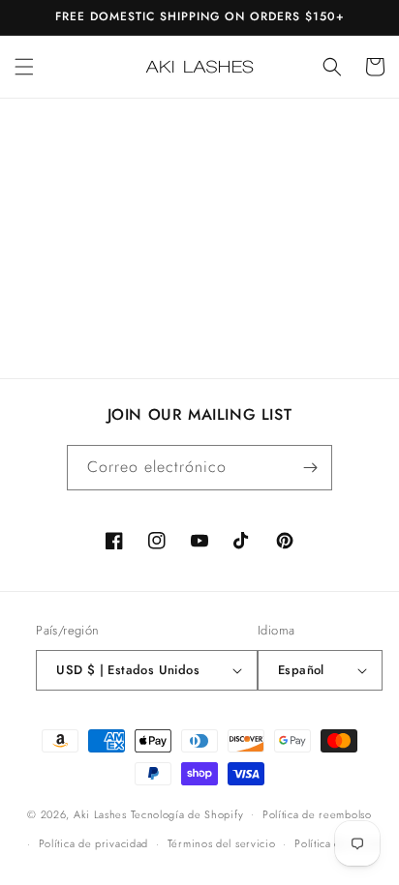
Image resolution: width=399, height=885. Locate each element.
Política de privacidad (93, 843)
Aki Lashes (100, 813)
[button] (24, 66)
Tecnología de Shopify (187, 813)
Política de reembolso (317, 814)
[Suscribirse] (310, 467)
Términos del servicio (222, 843)
